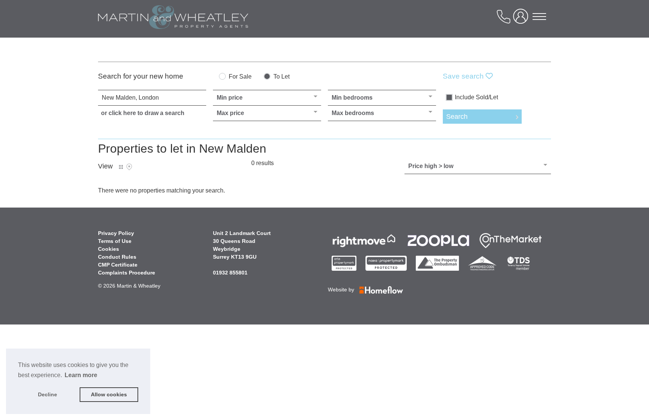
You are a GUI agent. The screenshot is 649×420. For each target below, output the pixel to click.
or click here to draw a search (142, 113)
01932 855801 (230, 273)
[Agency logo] (173, 24)
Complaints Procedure (126, 273)
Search (457, 116)
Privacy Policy (116, 233)
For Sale (240, 77)
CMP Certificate (117, 265)
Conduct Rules (117, 257)
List (121, 167)
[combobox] (152, 98)
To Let (281, 77)
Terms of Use (114, 241)
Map (129, 167)
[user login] (522, 19)
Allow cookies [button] (109, 394)
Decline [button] (47, 394)
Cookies (108, 249)
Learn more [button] (81, 375)
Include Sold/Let (476, 97)
